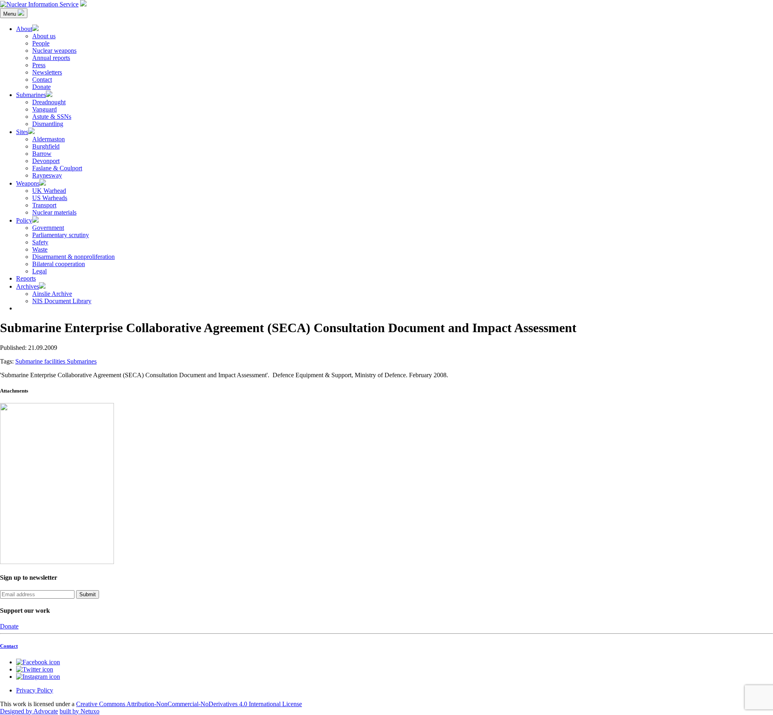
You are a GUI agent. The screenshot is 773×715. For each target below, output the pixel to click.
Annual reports (51, 57)
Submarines (31, 94)
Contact (42, 79)
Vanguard (44, 109)
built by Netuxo (79, 711)
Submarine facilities (41, 361)
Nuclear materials (54, 212)
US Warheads (49, 197)
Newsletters (47, 72)
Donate (41, 86)
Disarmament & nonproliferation (73, 256)
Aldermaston (48, 139)
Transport (44, 205)
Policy (24, 220)
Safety (40, 242)
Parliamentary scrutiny (60, 234)
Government (48, 227)
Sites (22, 131)
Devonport (46, 160)
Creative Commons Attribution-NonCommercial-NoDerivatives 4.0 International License (189, 704)
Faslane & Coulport (57, 168)
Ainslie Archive (52, 293)
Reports (26, 278)
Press (38, 65)
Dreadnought (49, 102)
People (41, 43)
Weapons (27, 183)
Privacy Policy (34, 690)
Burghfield (46, 146)
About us (44, 36)
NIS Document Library (61, 301)
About (24, 28)
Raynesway (47, 175)
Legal (39, 271)
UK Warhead (49, 190)
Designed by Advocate (29, 711)
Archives (27, 286)
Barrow (42, 153)
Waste (40, 249)
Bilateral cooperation (58, 263)
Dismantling (47, 123)
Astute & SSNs (51, 116)
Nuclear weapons (54, 50)
